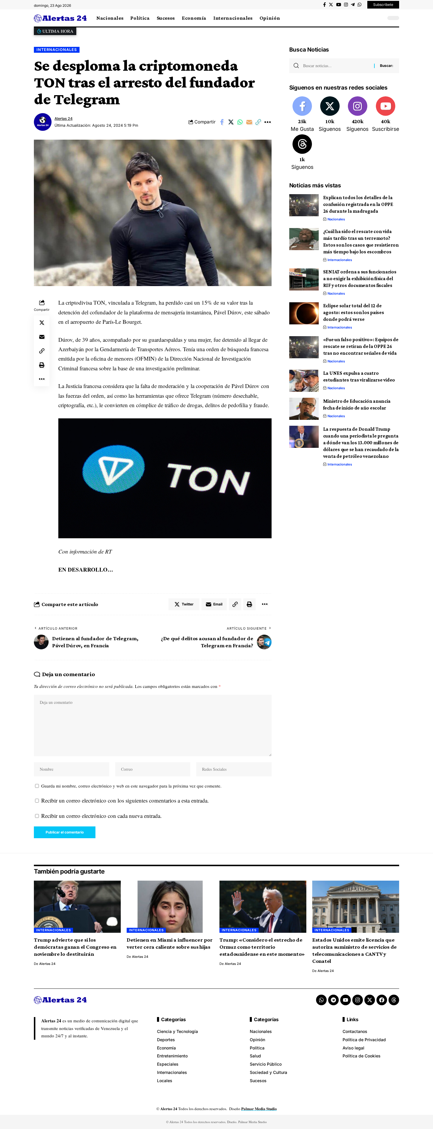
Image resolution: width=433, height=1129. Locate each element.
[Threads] (302, 152)
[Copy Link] (258, 122)
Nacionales (336, 219)
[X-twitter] (369, 1000)
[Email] (249, 122)
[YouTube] (339, 5)
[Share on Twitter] (231, 122)
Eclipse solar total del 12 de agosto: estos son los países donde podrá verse (353, 312)
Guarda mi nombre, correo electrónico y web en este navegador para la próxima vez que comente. (131, 786)
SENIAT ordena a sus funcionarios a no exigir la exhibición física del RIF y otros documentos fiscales (359, 278)
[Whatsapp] (321, 1000)
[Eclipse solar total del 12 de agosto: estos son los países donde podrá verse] (304, 313)
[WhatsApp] (359, 5)
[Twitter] (331, 5)
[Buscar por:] (336, 65)
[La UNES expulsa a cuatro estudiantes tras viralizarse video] (304, 381)
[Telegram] (352, 5)
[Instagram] (346, 5)
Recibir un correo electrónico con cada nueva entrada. (101, 815)
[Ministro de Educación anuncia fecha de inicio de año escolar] (304, 409)
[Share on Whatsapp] (240, 122)
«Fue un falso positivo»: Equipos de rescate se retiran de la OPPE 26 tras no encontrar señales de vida (361, 346)
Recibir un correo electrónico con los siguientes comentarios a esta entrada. (125, 800)
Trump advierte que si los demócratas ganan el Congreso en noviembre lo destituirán (75, 947)
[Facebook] (324, 5)
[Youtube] (385, 114)
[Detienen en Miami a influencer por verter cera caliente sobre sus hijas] (170, 907)
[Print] (42, 365)
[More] (267, 122)
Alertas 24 (63, 118)
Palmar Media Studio (259, 1108)
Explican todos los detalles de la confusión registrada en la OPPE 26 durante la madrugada (358, 204)
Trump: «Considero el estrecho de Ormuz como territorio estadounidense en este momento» (262, 947)
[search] (380, 18)
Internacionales (57, 49)
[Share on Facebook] (222, 122)
